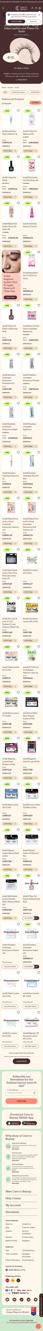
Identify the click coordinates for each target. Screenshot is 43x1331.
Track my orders (28, 1227)
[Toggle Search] (7, 8)
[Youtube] (35, 1299)
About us (9, 1224)
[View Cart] (36, 8)
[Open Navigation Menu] (3, 8)
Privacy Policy (27, 1237)
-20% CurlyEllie (12, 1254)
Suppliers (26, 1241)
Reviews (9, 1237)
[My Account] (32, 8)
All (5, 92)
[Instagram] (7, 1299)
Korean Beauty (28, 1260)
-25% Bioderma (28, 1250)
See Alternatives (10, 967)
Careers (9, 1231)
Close (39, 15)
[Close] (41, 1295)
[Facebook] (14, 1299)
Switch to (16, 21)
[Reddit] (28, 1299)
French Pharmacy (13, 1260)
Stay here (33, 21)
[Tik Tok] (21, 1299)
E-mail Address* (12, 1090)
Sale (7, 1250)
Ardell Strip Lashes (18, 92)
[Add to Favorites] (18, 110)
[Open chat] (38, 1326)
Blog (7, 1227)
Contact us (26, 1224)
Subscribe (21, 1101)
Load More (21, 1061)
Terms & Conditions (26, 1232)
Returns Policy (11, 1241)
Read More (22, 80)
